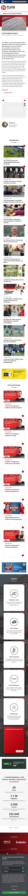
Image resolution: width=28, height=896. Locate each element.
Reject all (14, 889)
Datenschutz (16, 827)
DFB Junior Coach (14, 600)
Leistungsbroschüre (8, 92)
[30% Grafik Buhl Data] (14, 1)
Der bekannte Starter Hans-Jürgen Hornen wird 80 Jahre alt (13, 240)
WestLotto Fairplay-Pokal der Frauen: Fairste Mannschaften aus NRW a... (13, 260)
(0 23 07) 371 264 (12, 126)
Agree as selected (14, 892)
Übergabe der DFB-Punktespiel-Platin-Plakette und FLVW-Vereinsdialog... (12, 321)
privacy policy (15, 882)
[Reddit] (12, 38)
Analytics (6, 871)
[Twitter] (9, 38)
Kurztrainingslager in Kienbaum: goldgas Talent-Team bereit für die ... (14, 201)
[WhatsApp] (2, 38)
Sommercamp (14, 713)
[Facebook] (6, 38)
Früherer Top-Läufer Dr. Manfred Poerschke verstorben (13, 182)
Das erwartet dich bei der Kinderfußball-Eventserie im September (12, 162)
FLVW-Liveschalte (14, 657)
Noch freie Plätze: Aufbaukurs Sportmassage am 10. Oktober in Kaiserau (13, 221)
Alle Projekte (19, 751)
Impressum (11, 827)
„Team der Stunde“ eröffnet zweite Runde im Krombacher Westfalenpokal (13, 360)
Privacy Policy (14, 886)
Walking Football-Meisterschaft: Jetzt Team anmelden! (13, 340)
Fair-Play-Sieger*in (14, 685)
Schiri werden (14, 628)
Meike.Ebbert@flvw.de (13, 125)
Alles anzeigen (14, 142)
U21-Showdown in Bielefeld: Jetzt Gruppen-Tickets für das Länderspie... (13, 300)
